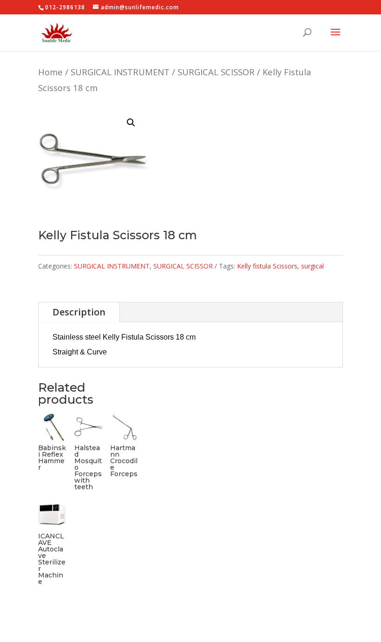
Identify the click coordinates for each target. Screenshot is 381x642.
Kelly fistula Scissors (267, 266)
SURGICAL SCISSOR (216, 72)
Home (50, 72)
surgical (312, 266)
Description (79, 312)
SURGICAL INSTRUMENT (120, 72)
